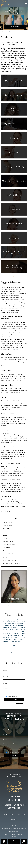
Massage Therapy (14, 166)
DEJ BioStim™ (14, 81)
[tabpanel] (14, 586)
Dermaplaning (14, 95)
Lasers (14, 138)
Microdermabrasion (14, 181)
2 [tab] (14, 652)
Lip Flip (14, 152)
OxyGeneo (14, 209)
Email (24, 842)
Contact (21, 814)
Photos (4, 842)
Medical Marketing (12, 805)
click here (15, 349)
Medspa (14, 599)
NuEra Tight (14, 195)
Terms (21, 703)
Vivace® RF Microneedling (14, 266)
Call (14, 842)
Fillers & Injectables (14, 109)
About (12, 814)
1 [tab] (11, 652)
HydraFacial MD (14, 124)
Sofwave (14, 238)
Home (2, 31)
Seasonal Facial (14, 224)
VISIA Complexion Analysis (14, 252)
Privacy (18, 703)
